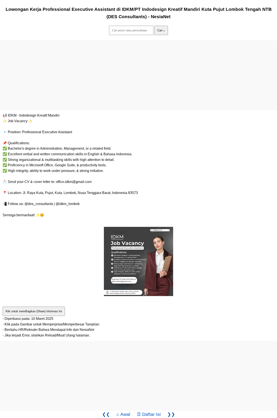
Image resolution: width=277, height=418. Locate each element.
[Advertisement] (130, 70)
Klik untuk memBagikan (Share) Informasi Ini (34, 311)
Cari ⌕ (161, 30)
